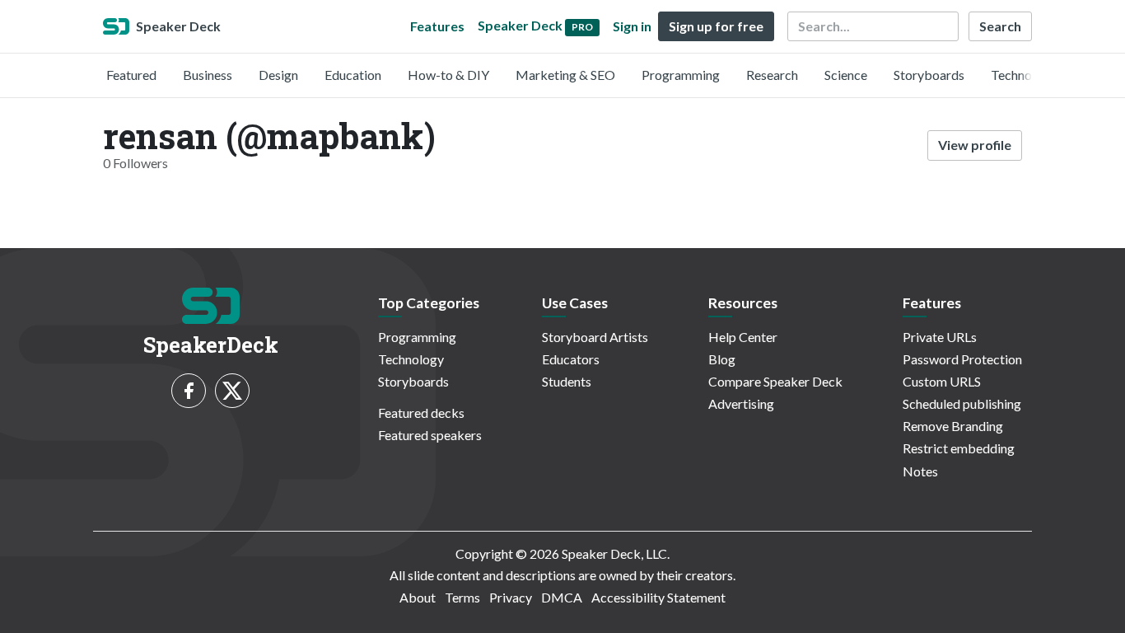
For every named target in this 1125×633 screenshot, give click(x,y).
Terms (462, 597)
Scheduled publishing (962, 403)
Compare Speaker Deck (775, 381)
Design (278, 74)
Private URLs (940, 337)
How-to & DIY (448, 74)
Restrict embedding (959, 448)
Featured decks (421, 412)
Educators (571, 359)
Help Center (742, 337)
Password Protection (962, 359)
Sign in (632, 26)
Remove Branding (953, 426)
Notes (920, 471)
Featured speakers (430, 435)
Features (437, 26)
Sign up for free (716, 26)
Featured (131, 74)
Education (352, 74)
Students (566, 381)
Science (845, 74)
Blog (721, 359)
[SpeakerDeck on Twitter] (232, 390)
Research (772, 74)
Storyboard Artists (595, 337)
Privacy (510, 597)
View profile (974, 144)
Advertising (741, 403)
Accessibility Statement (658, 597)
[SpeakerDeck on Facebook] (188, 390)
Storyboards (929, 74)
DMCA (561, 597)
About (417, 597)
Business (207, 74)
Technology (1024, 74)
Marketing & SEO (565, 74)
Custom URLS (942, 381)
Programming (681, 74)
